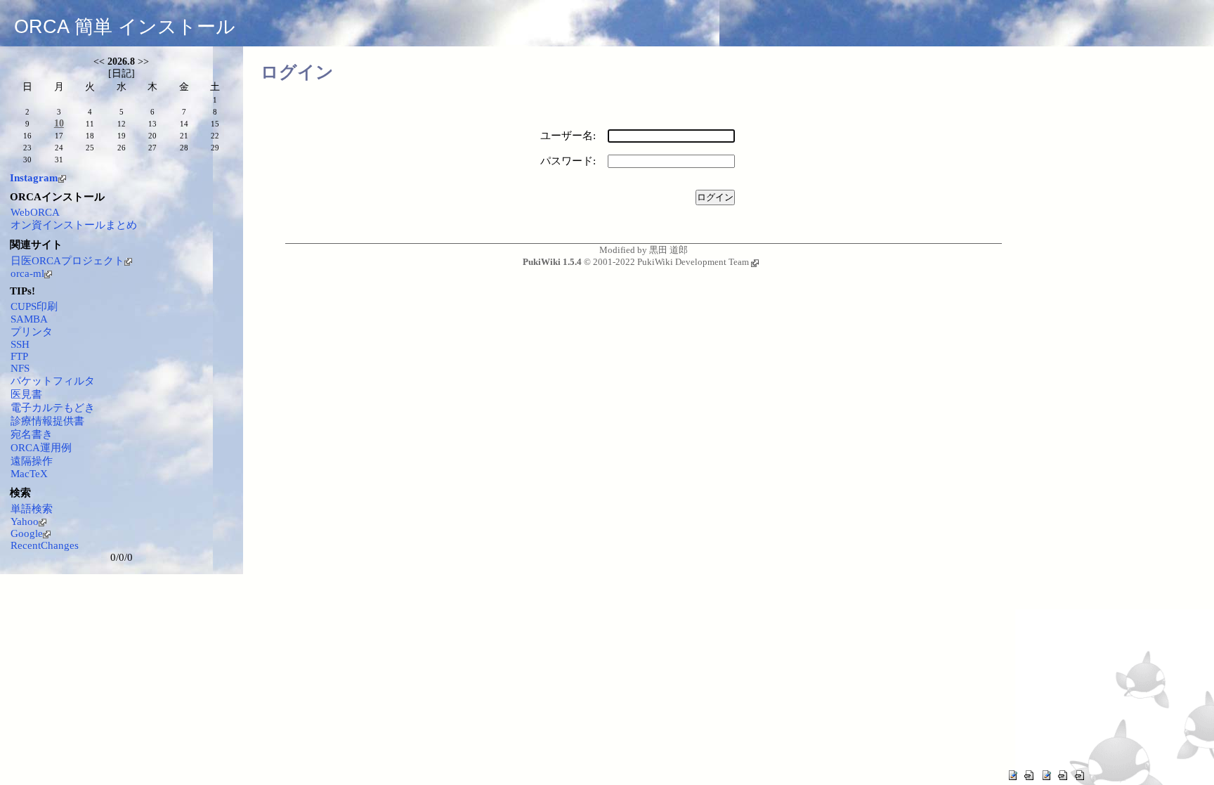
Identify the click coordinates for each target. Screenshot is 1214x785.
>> (143, 61)
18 (90, 135)
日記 (121, 73)
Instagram (34, 177)
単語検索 (32, 508)
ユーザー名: (568, 135)
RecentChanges (45, 545)
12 (121, 123)
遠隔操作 (32, 461)
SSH (20, 344)
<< (99, 61)
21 (184, 135)
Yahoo (25, 521)
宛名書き (32, 434)
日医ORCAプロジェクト (67, 260)
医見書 (26, 394)
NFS (20, 368)
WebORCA (35, 212)
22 (215, 135)
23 (27, 147)
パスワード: (568, 161)
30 (27, 159)
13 (152, 123)
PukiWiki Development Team (693, 262)
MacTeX (29, 473)
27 (152, 147)
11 (90, 123)
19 (121, 135)
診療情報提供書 (47, 421)
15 (215, 123)
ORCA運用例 (41, 447)
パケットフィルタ (53, 381)
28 (184, 147)
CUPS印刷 (34, 306)
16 (27, 135)
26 (121, 147)
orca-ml (27, 273)
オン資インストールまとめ (74, 225)
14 (184, 123)
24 (59, 147)
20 (152, 135)
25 (90, 147)
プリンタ (32, 331)
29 (215, 147)
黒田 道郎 (668, 250)
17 (59, 135)
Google (27, 533)
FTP (19, 356)
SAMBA (29, 319)
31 (59, 159)
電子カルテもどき (53, 407)
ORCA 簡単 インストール (124, 26)
